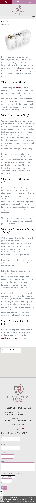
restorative (19, 87)
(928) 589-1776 (18, 418)
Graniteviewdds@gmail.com (18, 420)
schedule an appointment (10, 338)
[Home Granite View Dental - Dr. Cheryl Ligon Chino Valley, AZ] (18, 10)
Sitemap (31, 501)
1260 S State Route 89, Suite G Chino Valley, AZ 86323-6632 (18, 413)
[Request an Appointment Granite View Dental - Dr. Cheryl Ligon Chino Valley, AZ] (30, 2)
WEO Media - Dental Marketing (17, 499)
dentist (22, 71)
